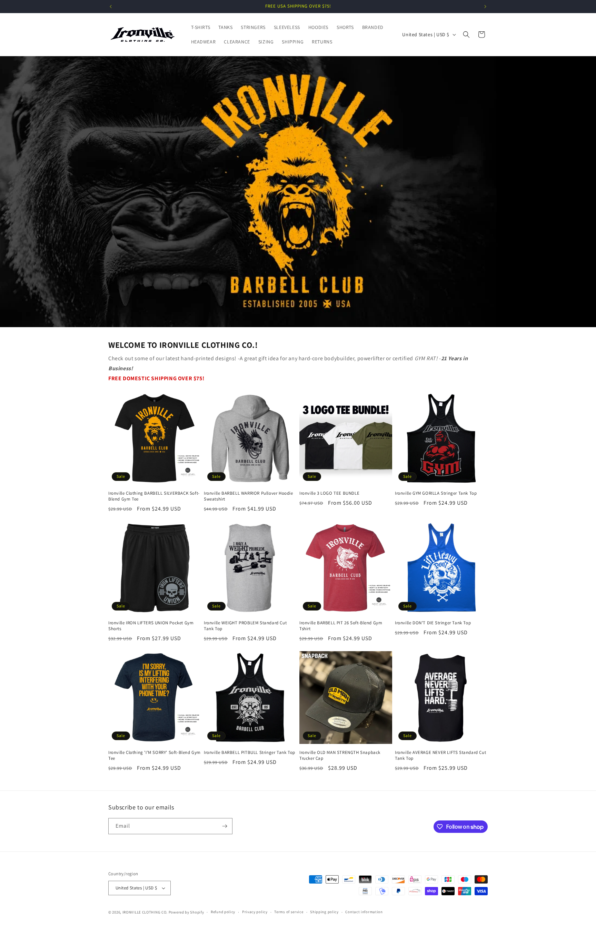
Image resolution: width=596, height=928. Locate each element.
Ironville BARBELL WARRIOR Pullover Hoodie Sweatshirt (248, 496)
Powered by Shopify (186, 912)
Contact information (364, 911)
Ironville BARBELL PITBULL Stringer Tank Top (249, 752)
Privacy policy (255, 911)
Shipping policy (324, 911)
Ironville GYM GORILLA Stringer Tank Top (436, 493)
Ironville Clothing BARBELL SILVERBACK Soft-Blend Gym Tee (154, 496)
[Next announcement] (485, 6)
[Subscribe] (224, 826)
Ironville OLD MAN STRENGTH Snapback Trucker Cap (339, 755)
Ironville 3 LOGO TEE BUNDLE (329, 493)
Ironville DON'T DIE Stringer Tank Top (433, 623)
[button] (466, 34)
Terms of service (288, 911)
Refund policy (223, 911)
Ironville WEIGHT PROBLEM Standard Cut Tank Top (245, 626)
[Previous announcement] (110, 6)
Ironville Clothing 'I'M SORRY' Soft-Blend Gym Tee (154, 755)
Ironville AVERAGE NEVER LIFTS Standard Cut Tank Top (440, 755)
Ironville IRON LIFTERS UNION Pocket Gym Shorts (150, 626)
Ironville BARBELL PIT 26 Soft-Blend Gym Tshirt (340, 626)
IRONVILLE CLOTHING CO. (145, 912)
